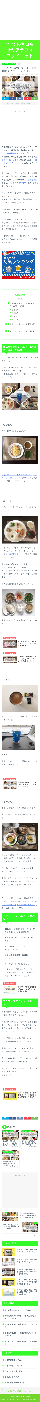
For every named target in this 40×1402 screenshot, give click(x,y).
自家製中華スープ (16, 554)
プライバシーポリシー (16, 1396)
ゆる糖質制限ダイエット (14, 153)
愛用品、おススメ (12, 1377)
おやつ (14, 316)
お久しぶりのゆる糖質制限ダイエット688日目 (21, 1325)
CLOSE (20, 299)
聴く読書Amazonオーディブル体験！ (19, 1310)
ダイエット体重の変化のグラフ (17, 1371)
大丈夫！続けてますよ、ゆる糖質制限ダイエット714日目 (20, 1317)
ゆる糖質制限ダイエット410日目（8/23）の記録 (22, 305)
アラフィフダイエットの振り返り (22, 332)
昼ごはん (15, 313)
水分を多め (32, 180)
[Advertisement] (20, 20)
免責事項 (28, 1396)
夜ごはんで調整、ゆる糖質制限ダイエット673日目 (20, 1334)
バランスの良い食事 (17, 183)
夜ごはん (15, 319)
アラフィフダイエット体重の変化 (22, 325)
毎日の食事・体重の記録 (9, 63)
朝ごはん (15, 310)
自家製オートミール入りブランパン (17, 475)
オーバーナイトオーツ (26, 905)
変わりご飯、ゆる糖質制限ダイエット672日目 (21, 1343)
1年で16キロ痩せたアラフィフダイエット (20, 49)
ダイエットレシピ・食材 (14, 1366)
